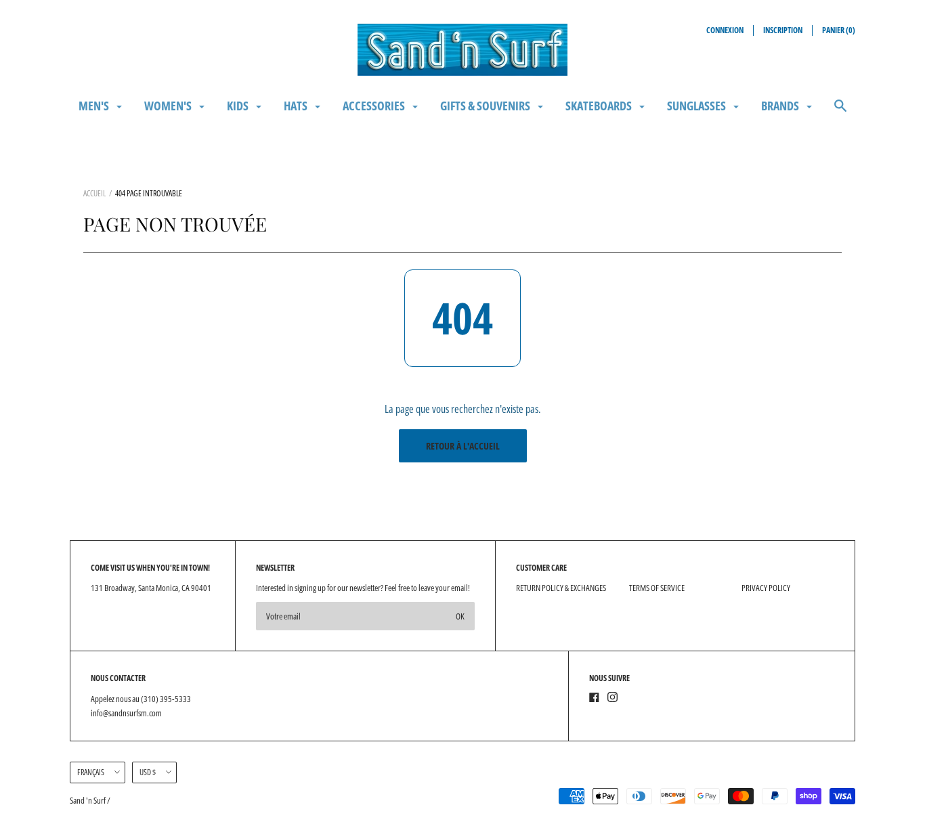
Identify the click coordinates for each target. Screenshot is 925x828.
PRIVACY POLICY (765, 588)
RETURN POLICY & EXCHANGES (561, 588)
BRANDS (781, 105)
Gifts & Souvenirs (486, 105)
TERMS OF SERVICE (657, 588)
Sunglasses (697, 105)
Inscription (782, 30)
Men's (95, 105)
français (90, 772)
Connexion (725, 30)
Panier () (838, 30)
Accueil (94, 193)
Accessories (375, 105)
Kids (239, 105)
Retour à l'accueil (463, 445)
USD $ (147, 772)
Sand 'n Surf (88, 800)
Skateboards (599, 105)
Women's (169, 105)
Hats (296, 105)
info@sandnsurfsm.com (126, 713)
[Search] (840, 112)
